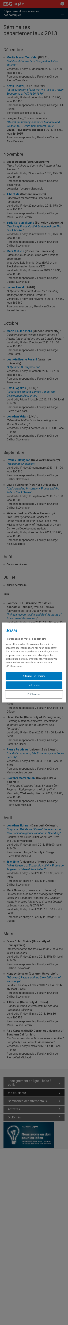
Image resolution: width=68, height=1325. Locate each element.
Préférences (34, 694)
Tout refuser (34, 685)
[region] (34, 662)
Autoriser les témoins (34, 676)
